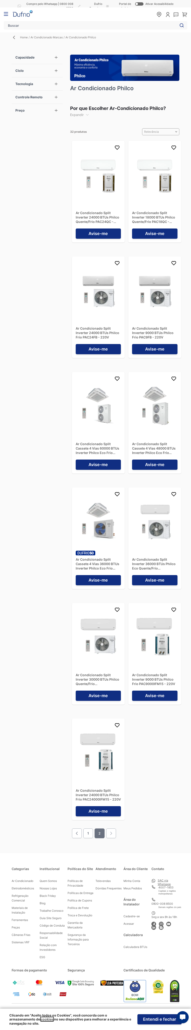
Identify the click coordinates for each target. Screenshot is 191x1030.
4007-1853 (166, 887)
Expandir (77, 115)
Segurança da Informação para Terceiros (78, 939)
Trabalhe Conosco (51, 910)
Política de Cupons (80, 900)
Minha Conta (131, 881)
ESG (42, 957)
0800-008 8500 (162, 903)
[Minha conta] (168, 14)
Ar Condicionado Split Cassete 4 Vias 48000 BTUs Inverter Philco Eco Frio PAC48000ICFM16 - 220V (154, 448)
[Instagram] (162, 923)
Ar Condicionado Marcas (47, 37)
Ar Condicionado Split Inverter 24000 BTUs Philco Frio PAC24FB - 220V (97, 332)
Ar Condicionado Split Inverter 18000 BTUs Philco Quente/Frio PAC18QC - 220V (153, 217)
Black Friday (48, 896)
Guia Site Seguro (50, 918)
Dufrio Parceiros (95, 6)
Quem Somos (48, 881)
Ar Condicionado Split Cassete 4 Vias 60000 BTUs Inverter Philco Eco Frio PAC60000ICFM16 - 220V (97, 448)
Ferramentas (20, 920)
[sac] (176, 15)
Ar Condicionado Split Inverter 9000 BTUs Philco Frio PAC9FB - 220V (153, 332)
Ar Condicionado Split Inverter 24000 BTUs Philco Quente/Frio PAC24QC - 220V (97, 217)
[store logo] (23, 13)
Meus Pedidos (132, 888)
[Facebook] (155, 923)
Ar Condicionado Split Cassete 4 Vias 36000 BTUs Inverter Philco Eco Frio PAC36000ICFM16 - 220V (97, 563)
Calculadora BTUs (135, 947)
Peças (16, 927)
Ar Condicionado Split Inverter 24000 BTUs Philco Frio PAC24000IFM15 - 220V (98, 794)
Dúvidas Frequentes (109, 888)
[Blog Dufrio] (162, 927)
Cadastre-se (131, 916)
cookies (47, 1019)
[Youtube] (170, 923)
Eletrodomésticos (23, 888)
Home (24, 37)
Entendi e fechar (159, 1019)
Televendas (103, 881)
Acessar (128, 923)
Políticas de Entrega (80, 893)
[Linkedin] (155, 927)
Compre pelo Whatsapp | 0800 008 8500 (49, 6)
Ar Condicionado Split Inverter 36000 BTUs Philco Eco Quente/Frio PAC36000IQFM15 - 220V (154, 563)
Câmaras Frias (21, 935)
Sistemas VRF (21, 942)
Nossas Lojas (48, 888)
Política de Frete (78, 908)
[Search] (180, 25)
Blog (42, 903)
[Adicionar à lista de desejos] (117, 148)
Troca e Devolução (80, 915)
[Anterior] (77, 833)
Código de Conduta (52, 925)
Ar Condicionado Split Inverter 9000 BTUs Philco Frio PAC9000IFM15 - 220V (153, 679)
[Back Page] (16, 37)
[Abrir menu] (6, 14)
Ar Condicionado (22, 881)
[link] (111, 833)
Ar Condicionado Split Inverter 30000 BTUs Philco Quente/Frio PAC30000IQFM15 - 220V (97, 679)
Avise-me (98, 233)
